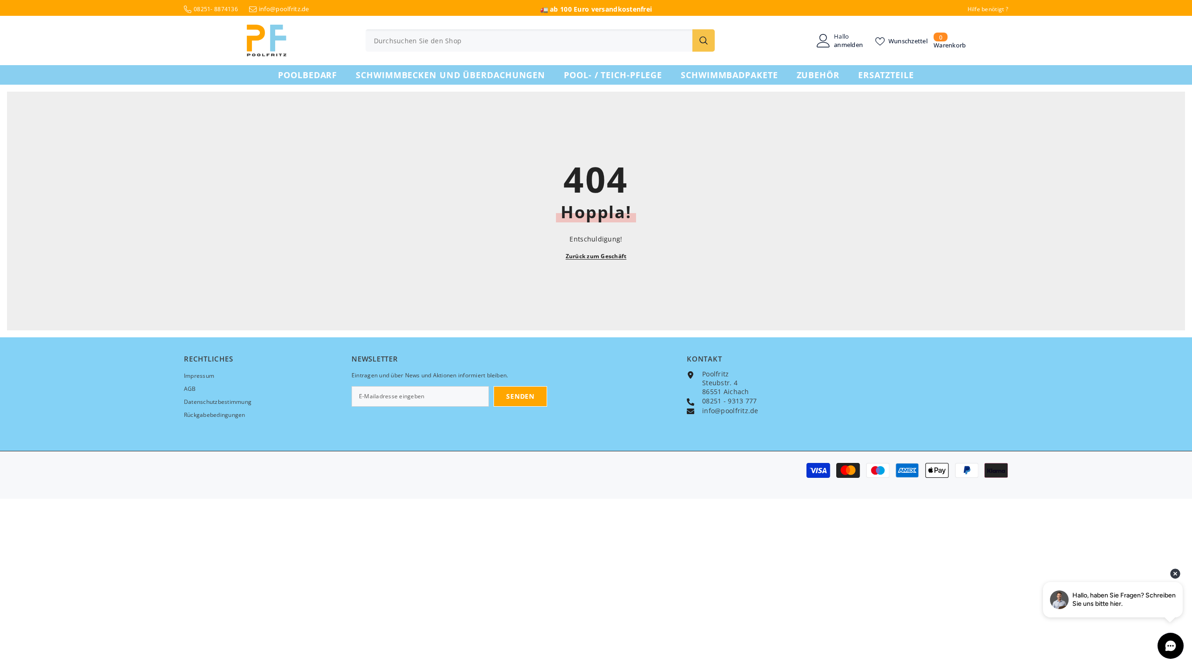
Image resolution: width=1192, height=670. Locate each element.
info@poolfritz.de (284, 9)
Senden (520, 396)
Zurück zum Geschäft (596, 256)
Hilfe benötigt (986, 9)
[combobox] (529, 40)
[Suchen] (540, 40)
